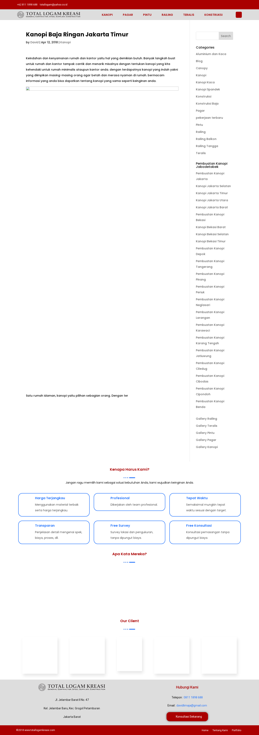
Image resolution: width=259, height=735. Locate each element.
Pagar (128, 15)
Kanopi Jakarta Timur (212, 193)
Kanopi (107, 15)
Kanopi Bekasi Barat (211, 227)
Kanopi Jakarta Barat (212, 207)
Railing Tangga (207, 146)
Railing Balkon (206, 139)
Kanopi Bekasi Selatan (212, 234)
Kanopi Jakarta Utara (212, 200)
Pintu (147, 15)
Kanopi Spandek (208, 89)
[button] (187, 716)
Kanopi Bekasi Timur (211, 241)
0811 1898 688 (193, 697)
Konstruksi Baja (207, 104)
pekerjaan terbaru (209, 118)
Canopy (202, 68)
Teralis (188, 15)
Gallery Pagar (206, 440)
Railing (167, 15)
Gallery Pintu (205, 433)
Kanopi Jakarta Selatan (213, 186)
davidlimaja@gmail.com (191, 705)
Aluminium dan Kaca (211, 54)
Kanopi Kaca (205, 82)
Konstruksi (213, 15)
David (34, 42)
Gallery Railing (206, 419)
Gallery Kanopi (207, 447)
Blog (199, 61)
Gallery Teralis (206, 426)
